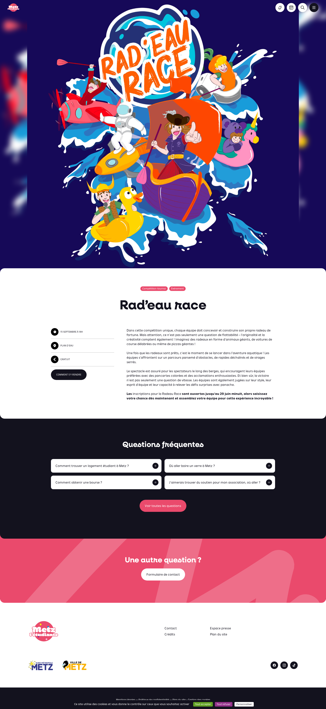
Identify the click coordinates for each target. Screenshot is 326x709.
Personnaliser (244, 704)
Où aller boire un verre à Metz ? (192, 466)
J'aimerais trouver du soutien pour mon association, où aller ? (214, 482)
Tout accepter (203, 704)
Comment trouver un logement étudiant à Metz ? (92, 466)
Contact (171, 628)
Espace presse (220, 628)
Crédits (170, 634)
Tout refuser (224, 704)
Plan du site (218, 634)
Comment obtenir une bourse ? (78, 482)
